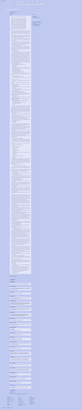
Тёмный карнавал (15, 395)
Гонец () (36, 17)
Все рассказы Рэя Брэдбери (13, 11)
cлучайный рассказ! (14, 276)
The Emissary (34, 14)
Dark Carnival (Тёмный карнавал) (37, 21)
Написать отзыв (12, 279)
